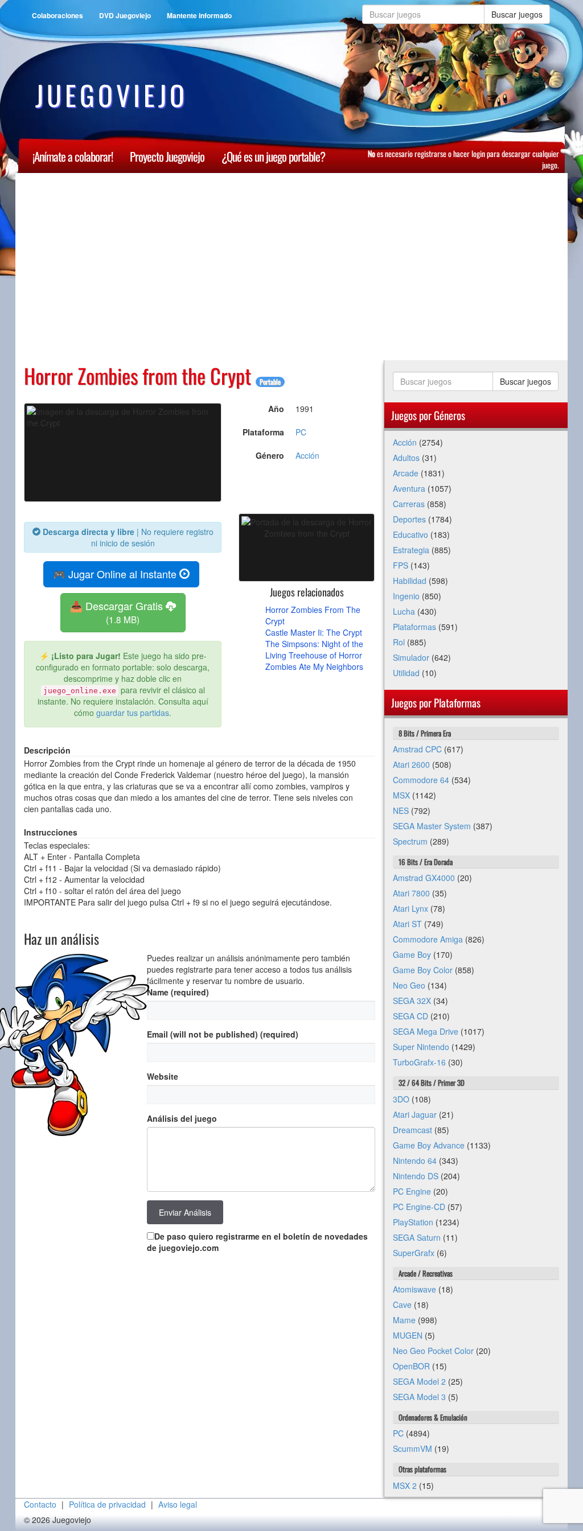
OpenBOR (411, 1366)
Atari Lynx (410, 908)
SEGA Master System (432, 826)
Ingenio (406, 596)
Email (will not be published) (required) (222, 1034)
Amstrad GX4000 (424, 877)
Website (162, 1076)
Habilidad (409, 580)
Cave (402, 1304)
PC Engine (412, 1191)
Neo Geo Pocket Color (433, 1350)
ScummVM (412, 1448)
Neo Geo (409, 985)
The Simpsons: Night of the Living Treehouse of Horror (314, 649)
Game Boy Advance (429, 1145)
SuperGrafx (413, 1252)
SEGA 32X (412, 1000)
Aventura (409, 488)
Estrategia (411, 549)
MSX (401, 795)
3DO (401, 1099)
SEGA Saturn (417, 1237)
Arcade (405, 473)
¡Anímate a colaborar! (72, 156)
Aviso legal (177, 1504)
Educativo (410, 534)
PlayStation (413, 1222)
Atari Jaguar (415, 1114)
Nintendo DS (415, 1176)
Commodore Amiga (428, 939)
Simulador (411, 657)
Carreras (409, 503)
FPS (400, 565)
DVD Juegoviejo (125, 15)
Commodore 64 (421, 779)
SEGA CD (410, 1016)
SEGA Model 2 (419, 1381)
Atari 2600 (411, 764)
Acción (307, 455)
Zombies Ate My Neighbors (314, 666)
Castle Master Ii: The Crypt (313, 632)
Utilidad (406, 672)
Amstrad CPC (417, 749)
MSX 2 (405, 1485)
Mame (404, 1320)
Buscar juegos (517, 14)
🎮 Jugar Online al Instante (116, 573)
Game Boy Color (423, 970)
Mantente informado (199, 15)
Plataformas (414, 626)
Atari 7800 (411, 893)
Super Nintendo (421, 1046)
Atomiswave (414, 1289)
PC (300, 432)
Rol (399, 642)
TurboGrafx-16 (419, 1062)
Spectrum (410, 841)
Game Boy (412, 954)
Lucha (404, 611)
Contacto (40, 1504)
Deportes (409, 519)
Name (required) (178, 992)
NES (401, 810)
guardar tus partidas (132, 712)
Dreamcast (412, 1129)
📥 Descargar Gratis (118, 612)
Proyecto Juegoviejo (167, 156)
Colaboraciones (57, 15)
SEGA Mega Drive (425, 1031)
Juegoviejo (111, 95)
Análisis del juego (182, 1118)
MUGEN (407, 1335)
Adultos (406, 457)
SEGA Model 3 (419, 1396)
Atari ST (407, 923)
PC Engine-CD (419, 1206)
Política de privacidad (107, 1504)
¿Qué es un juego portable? (273, 156)
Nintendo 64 (415, 1160)
